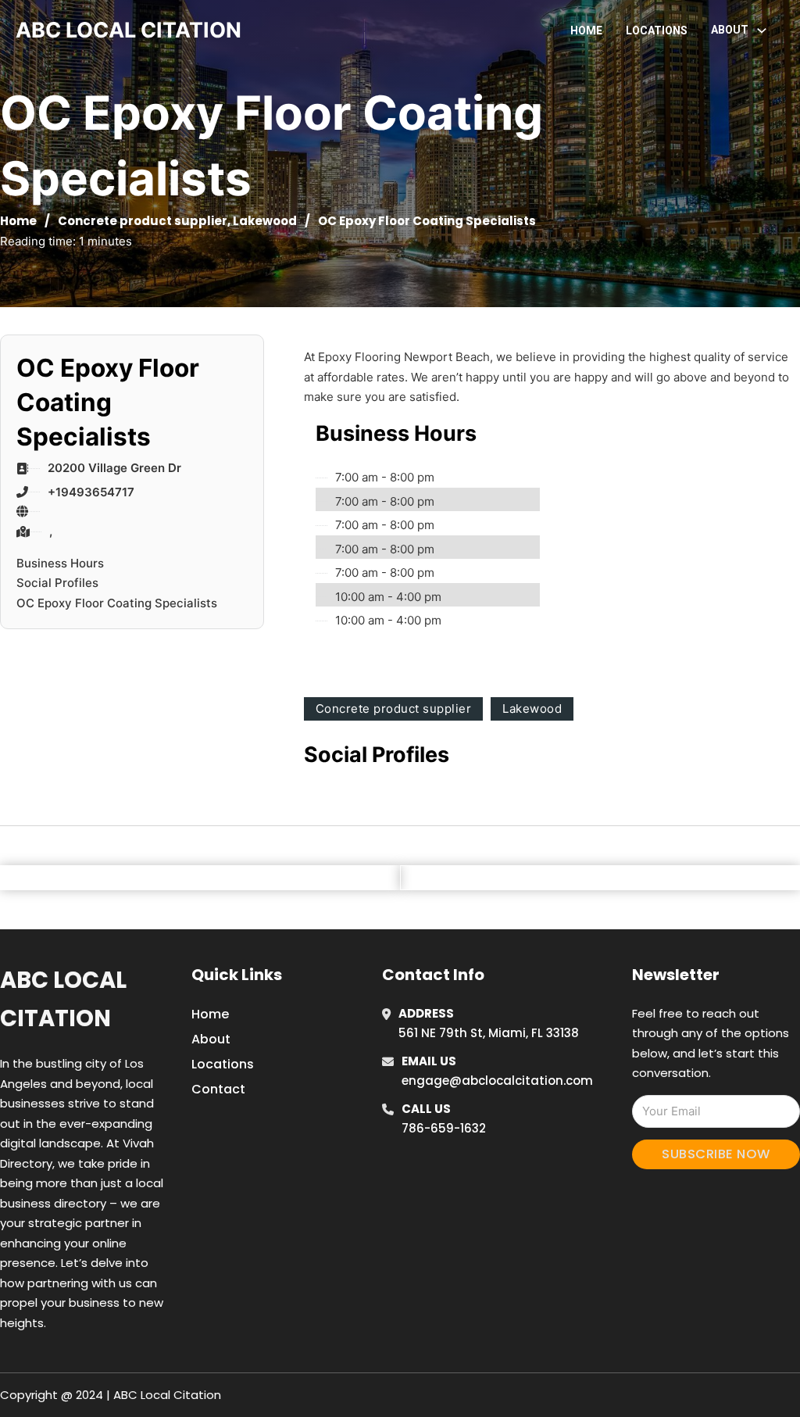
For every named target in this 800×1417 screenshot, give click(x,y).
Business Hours (60, 563)
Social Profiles (57, 582)
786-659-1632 (444, 1128)
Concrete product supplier (142, 221)
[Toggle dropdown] (761, 30)
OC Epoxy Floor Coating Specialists (116, 603)
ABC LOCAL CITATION (128, 30)
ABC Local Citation (63, 999)
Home (586, 30)
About (210, 1039)
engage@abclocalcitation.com (497, 1080)
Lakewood (265, 221)
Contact (218, 1089)
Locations (657, 30)
